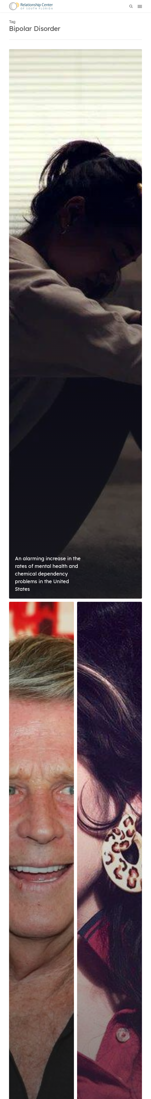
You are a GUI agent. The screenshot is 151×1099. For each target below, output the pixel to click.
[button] (140, 6)
